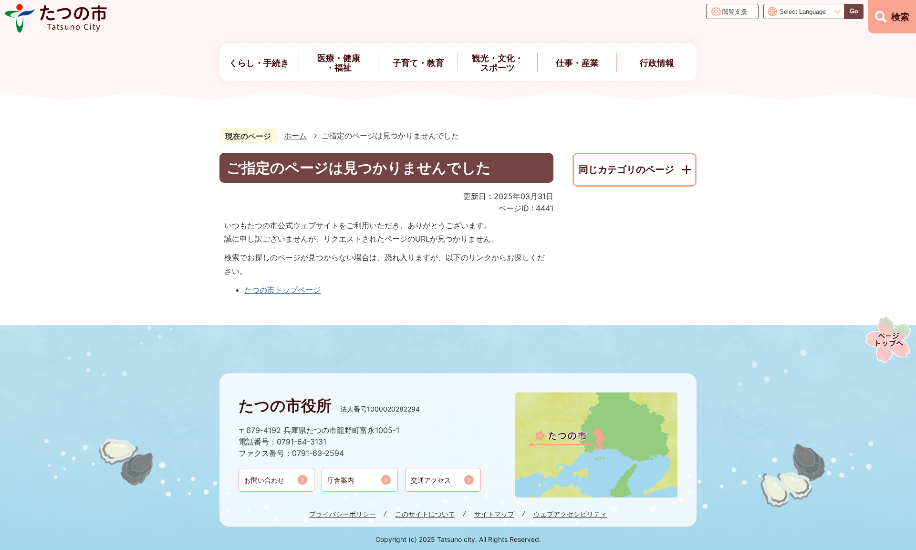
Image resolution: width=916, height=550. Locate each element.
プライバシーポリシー (342, 514)
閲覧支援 (734, 11)
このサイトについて (425, 514)
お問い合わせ (264, 480)
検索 (900, 16)
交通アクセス (431, 480)
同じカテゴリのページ (626, 169)
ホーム (295, 135)
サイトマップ (494, 514)
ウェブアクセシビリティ (570, 514)
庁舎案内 (340, 480)
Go (854, 11)
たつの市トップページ (282, 290)
